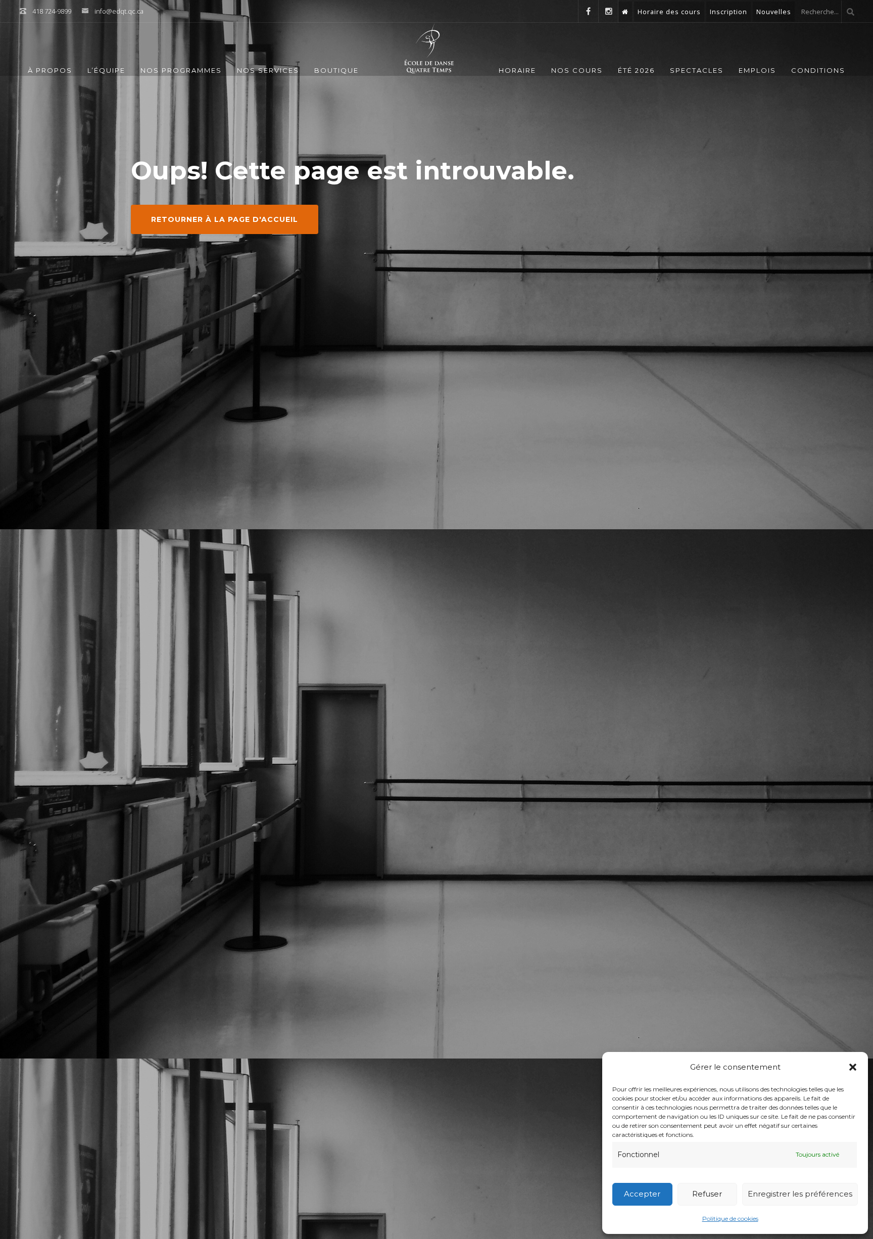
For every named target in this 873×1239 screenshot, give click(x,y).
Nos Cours (577, 70)
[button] (853, 1067)
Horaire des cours (669, 11)
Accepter (642, 1194)
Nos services (268, 70)
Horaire (517, 70)
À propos (50, 70)
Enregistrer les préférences (800, 1194)
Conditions (818, 70)
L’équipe (106, 70)
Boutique (336, 70)
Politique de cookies (730, 1218)
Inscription (728, 11)
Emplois (757, 70)
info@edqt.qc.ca (118, 11)
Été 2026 (636, 70)
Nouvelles (773, 11)
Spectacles (696, 70)
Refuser (707, 1194)
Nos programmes (181, 70)
